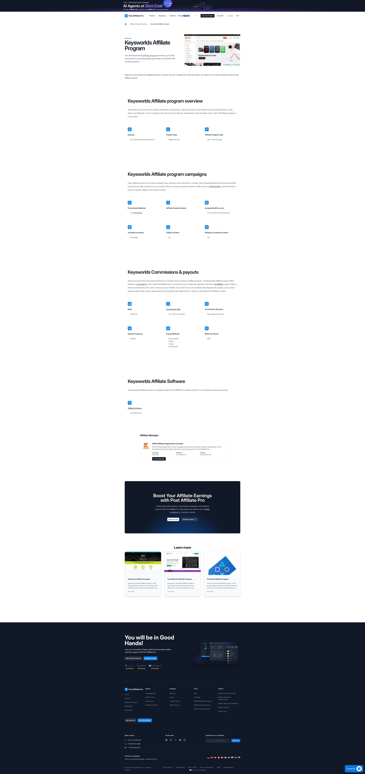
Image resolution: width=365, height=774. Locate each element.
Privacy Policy (192, 767)
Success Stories (174, 701)
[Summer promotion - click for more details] (182, 6)
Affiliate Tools (222, 711)
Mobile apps (128, 706)
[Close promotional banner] (362, 3)
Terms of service (167, 767)
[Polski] (232, 757)
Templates (197, 697)
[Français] (218, 757)
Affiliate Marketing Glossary (202, 705)
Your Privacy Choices (199, 770)
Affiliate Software (135, 408)
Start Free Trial (173, 519)
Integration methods (131, 702)
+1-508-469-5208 (133, 748)
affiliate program (150, 55)
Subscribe (235, 740)
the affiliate (218, 284)
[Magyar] (222, 757)
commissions (141, 284)
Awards (172, 697)
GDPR (218, 767)
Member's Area (150, 697)
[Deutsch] (208, 757)
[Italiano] (225, 757)
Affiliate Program (175, 705)
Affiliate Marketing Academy (203, 701)
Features (127, 698)
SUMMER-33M (133, 9)
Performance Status (151, 705)
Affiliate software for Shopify (227, 693)
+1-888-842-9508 (133, 744)
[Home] (126, 24)
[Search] (197, 15)
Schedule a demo (188, 519)
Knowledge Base (150, 693)
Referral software (223, 707)
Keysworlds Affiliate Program (160, 24)
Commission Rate (173, 309)
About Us (172, 693)
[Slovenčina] (239, 757)
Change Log (149, 701)
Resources (162, 16)
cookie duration (214, 186)
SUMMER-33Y (151, 9)
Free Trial (220, 16)
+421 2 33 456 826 (134, 740)
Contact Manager (159, 459)
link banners (138, 213)
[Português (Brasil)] (236, 757)
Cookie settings (228, 767)
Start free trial (130, 720)
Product (152, 16)
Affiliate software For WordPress (228, 703)
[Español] (215, 757)
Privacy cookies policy (207, 767)
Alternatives (128, 710)
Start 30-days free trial (133, 658)
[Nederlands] (229, 757)
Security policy (180, 767)
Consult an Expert (207, 16)
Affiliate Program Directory (138, 24)
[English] (212, 757)
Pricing (127, 694)
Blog (195, 693)
